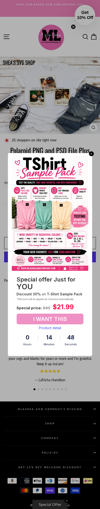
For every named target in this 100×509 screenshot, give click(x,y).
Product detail (50, 328)
